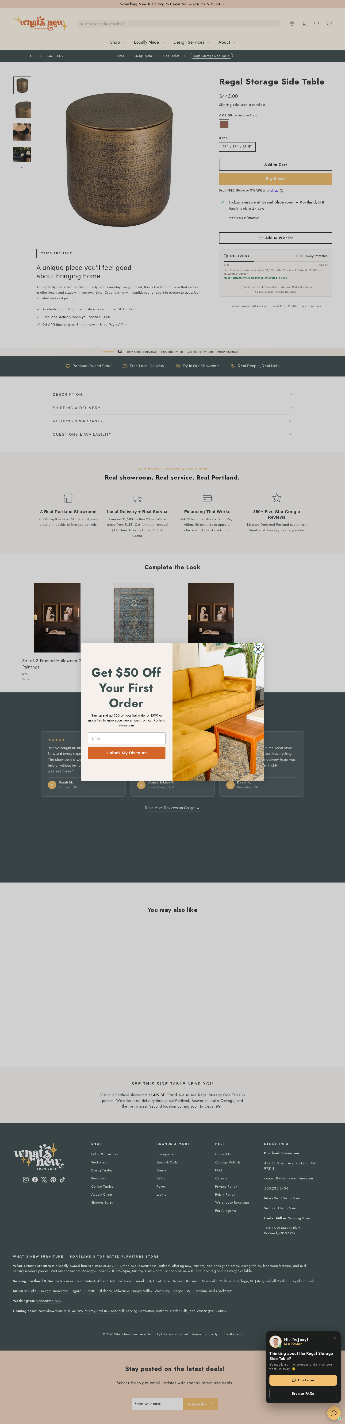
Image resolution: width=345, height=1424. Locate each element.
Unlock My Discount (127, 753)
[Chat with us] (334, 1413)
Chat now (306, 1380)
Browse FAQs (303, 1393)
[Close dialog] (258, 649)
